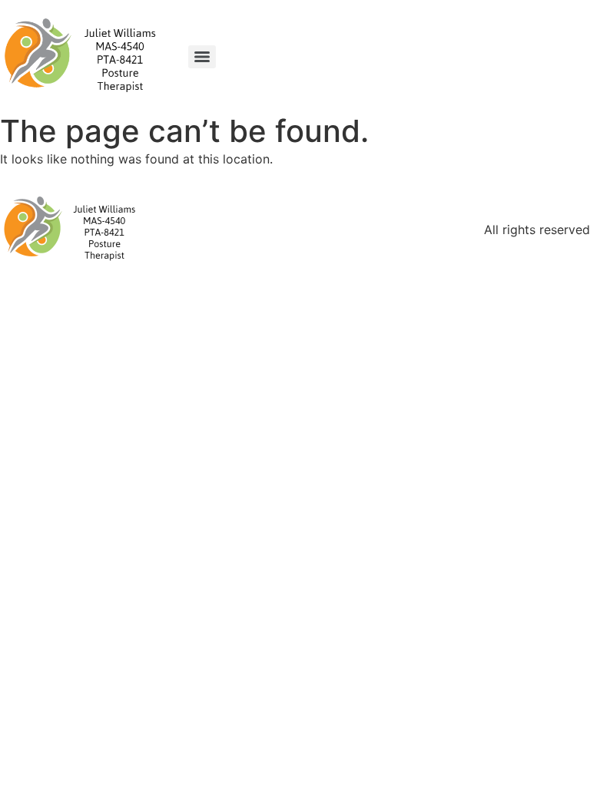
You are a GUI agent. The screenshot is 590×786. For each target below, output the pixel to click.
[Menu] (202, 56)
